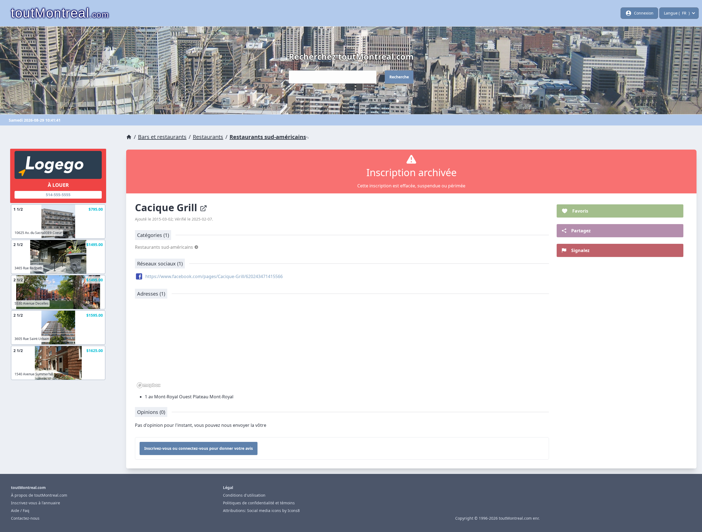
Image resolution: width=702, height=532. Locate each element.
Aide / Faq (20, 510)
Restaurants (208, 137)
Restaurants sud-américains (268, 137)
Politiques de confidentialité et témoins (259, 502)
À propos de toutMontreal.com (39, 495)
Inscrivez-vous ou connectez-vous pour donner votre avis (198, 448)
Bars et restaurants (162, 137)
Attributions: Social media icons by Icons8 (261, 510)
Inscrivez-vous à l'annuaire (35, 502)
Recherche (399, 76)
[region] (342, 346)
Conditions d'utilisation (244, 495)
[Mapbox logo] (149, 385)
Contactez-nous (25, 518)
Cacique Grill (167, 207)
